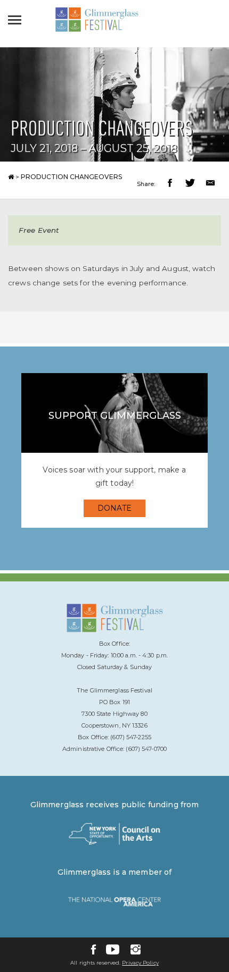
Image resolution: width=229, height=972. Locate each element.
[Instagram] (135, 949)
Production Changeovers (71, 177)
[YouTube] (112, 949)
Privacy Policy (140, 962)
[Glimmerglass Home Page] (97, 29)
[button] (171, 184)
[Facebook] (93, 949)
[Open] (17, 19)
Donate (114, 508)
